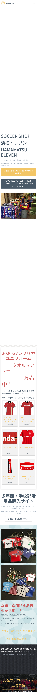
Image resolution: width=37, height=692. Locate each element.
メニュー (34, 3)
